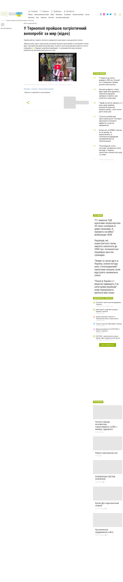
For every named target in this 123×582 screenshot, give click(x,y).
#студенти (34, 89)
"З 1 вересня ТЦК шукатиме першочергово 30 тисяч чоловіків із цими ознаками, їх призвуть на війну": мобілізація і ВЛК (107, 227)
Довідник (57, 11)
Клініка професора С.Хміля (41, 14)
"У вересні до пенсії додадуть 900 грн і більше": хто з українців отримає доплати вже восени (109, 81)
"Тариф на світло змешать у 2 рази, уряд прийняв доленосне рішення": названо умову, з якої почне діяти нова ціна (110, 107)
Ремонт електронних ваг (106, 453)
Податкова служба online (62, 17)
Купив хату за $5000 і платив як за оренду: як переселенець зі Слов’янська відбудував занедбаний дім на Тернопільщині (110, 135)
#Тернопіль (27, 89)
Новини (45, 11)
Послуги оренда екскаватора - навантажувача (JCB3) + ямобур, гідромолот (106, 426)
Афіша (52, 14)
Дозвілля (70, 11)
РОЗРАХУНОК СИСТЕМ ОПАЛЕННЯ (105, 477)
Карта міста (31, 17)
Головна (34, 11)
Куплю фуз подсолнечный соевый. (107, 504)
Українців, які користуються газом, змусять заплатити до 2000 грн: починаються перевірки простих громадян (106, 247)
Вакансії (30, 14)
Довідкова (44, 17)
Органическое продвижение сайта (104, 530)
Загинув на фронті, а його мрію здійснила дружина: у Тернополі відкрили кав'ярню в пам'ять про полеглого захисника (109, 93)
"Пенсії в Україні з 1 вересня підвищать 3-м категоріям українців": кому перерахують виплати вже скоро (106, 287)
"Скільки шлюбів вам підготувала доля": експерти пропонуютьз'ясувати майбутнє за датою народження (110, 120)
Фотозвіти (51, 17)
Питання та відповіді (78, 14)
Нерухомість (59, 14)
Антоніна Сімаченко (6, 28)
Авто (37, 17)
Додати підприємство (107, 345)
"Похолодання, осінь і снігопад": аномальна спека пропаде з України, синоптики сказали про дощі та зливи (110, 150)
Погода (87, 14)
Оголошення (67, 14)
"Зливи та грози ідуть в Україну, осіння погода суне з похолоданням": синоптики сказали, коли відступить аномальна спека (107, 268)
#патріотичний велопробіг (46, 89)
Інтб (33, 48)
